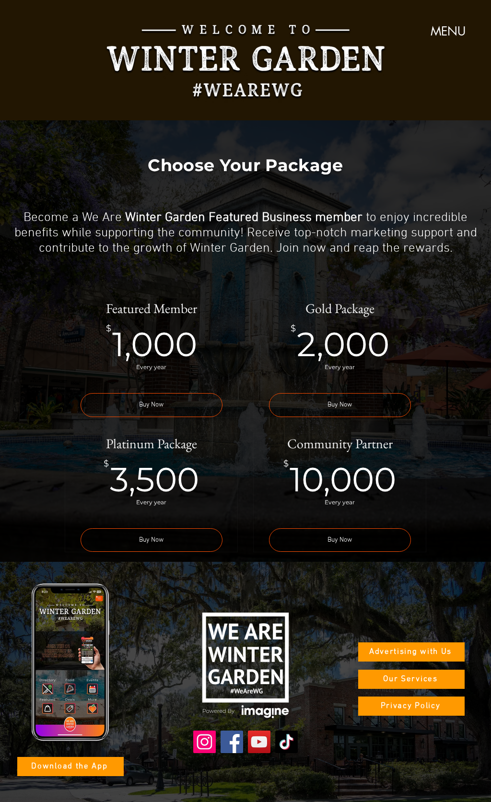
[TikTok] (286, 742)
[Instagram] (204, 742)
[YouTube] (259, 742)
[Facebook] (232, 742)
